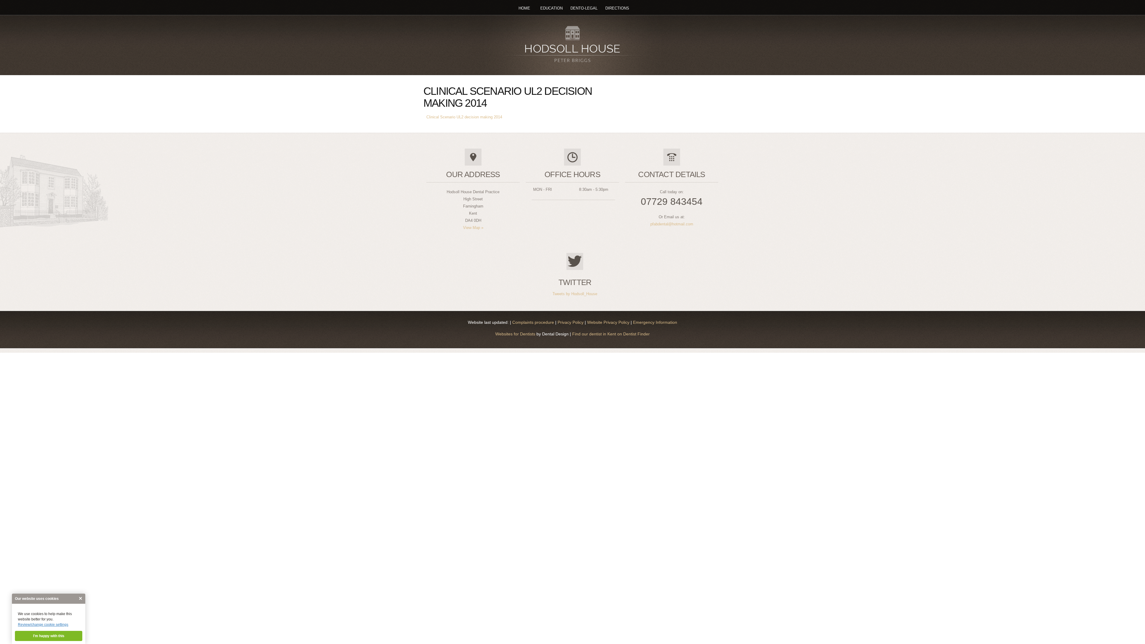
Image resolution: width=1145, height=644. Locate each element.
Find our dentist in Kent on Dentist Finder (610, 334)
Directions (617, 8)
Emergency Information (655, 322)
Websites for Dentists (515, 334)
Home (524, 8)
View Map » (473, 227)
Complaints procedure (533, 322)
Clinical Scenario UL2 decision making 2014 (464, 117)
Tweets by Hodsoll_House (575, 294)
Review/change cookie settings (43, 625)
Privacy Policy (571, 322)
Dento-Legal (584, 8)
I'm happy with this (48, 636)
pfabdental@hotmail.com (671, 224)
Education (551, 8)
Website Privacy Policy (609, 322)
